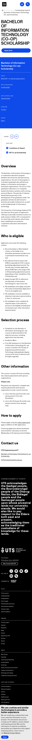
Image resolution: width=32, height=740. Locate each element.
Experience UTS (5, 635)
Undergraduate (5, 595)
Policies (3, 694)
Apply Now (8, 50)
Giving (3, 643)
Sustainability (5, 662)
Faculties (3, 657)
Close (4, 737)
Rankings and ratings (7, 672)
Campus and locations (7, 670)
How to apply (4, 601)
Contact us (4, 705)
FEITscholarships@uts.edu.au (11, 460)
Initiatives (4, 665)
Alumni (3, 641)
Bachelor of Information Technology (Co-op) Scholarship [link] (16, 14)
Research (3, 627)
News (2, 630)
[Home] (3, 10)
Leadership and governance (9, 675)
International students (7, 606)
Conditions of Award (17, 148)
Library (3, 691)
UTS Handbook (5, 702)
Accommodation (5, 611)
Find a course (5, 593)
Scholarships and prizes (7, 603)
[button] (12, 136)
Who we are (4, 654)
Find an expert (5, 622)
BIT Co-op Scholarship (17, 153)
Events (3, 633)
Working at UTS (5, 699)
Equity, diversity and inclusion (9, 667)
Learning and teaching (7, 659)
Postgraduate (5, 598)
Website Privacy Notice (12, 733)
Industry (3, 625)
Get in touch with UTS (9, 563)
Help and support (6, 689)
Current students (6, 686)
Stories (3, 638)
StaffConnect (5, 697)
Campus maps (5, 609)
